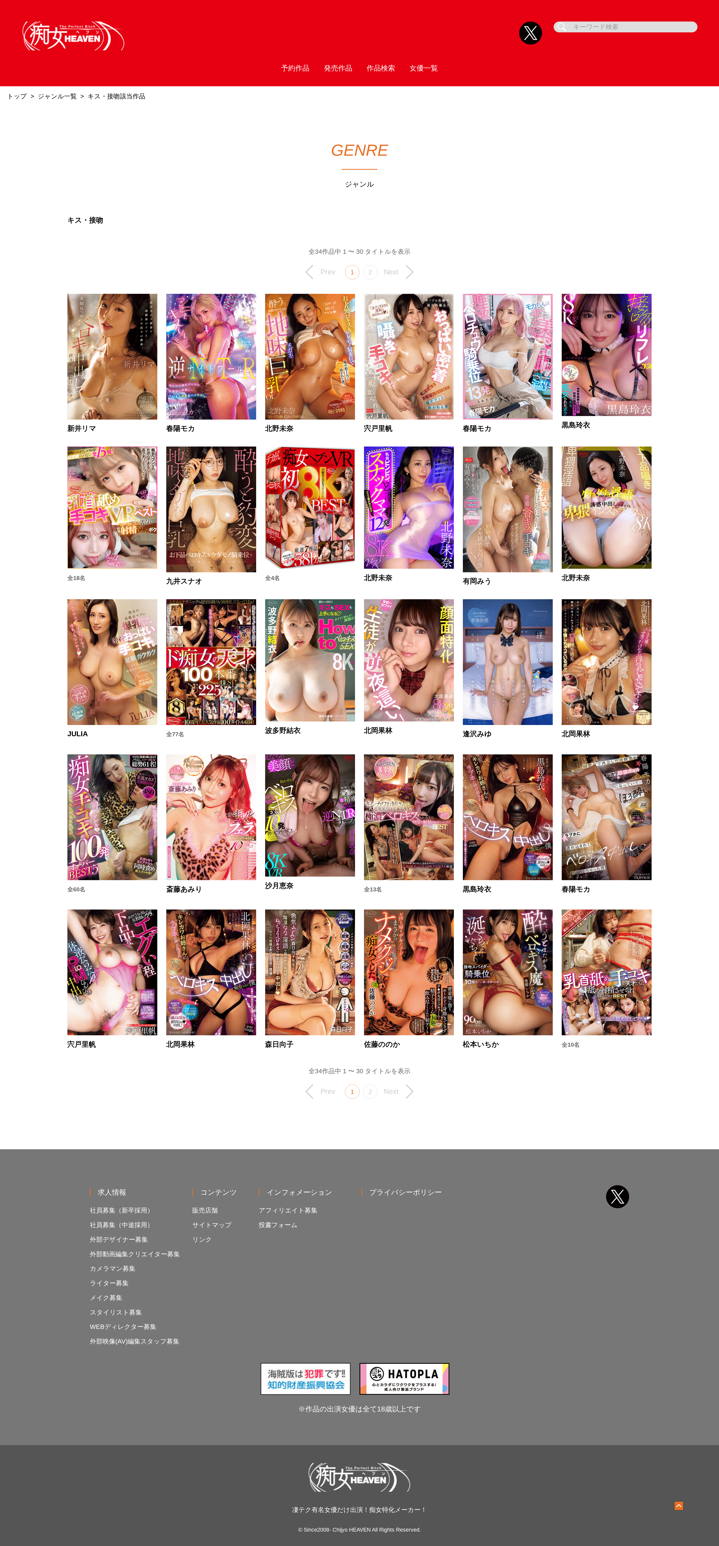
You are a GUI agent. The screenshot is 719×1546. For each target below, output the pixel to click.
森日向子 (279, 1044)
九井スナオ (184, 581)
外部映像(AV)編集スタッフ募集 (134, 1341)
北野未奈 (279, 428)
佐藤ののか (382, 1044)
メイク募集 (106, 1297)
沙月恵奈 (279, 885)
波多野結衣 (283, 730)
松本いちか (481, 1044)
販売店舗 (205, 1210)
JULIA (77, 733)
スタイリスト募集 (116, 1312)
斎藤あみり (184, 889)
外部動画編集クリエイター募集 (135, 1254)
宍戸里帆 (378, 428)
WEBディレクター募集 (123, 1326)
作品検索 (381, 68)
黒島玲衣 (576, 425)
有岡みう (477, 581)
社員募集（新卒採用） (122, 1210)
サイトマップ (212, 1224)
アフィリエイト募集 (288, 1210)
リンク (202, 1239)
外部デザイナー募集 (119, 1239)
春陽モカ (180, 428)
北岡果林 (378, 730)
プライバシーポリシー (405, 1192)
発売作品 (338, 68)
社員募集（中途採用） (122, 1224)
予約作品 (295, 68)
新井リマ (81, 428)
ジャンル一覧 (57, 96)
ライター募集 (109, 1283)
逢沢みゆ (477, 733)
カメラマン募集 (112, 1268)
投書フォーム (278, 1224)
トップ (17, 96)
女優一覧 (423, 68)
